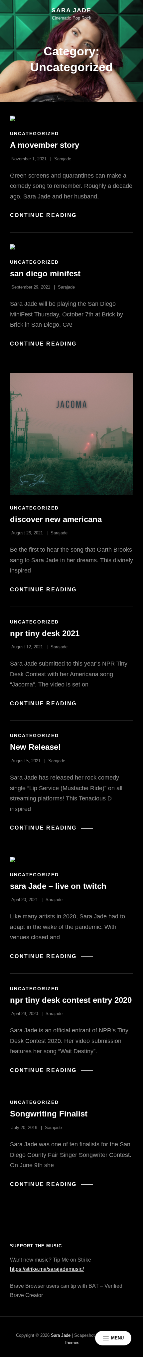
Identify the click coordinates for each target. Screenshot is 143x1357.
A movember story (44, 144)
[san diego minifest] (71, 246)
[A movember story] (71, 118)
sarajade (62, 158)
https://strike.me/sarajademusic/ (47, 1269)
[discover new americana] (71, 434)
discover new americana (56, 519)
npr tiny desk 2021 (44, 633)
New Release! (35, 746)
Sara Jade (71, 10)
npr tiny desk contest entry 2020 (71, 1000)
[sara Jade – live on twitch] (71, 859)
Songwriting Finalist (48, 1113)
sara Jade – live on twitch (58, 886)
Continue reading (51, 215)
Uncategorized (34, 133)
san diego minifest (45, 273)
